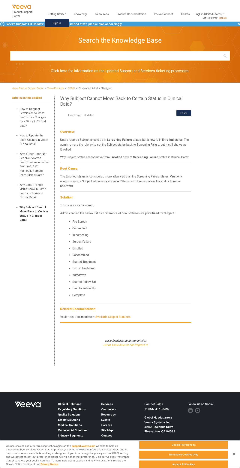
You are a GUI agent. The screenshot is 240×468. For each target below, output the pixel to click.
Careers (106, 425)
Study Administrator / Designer (95, 88)
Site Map (107, 430)
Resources (108, 414)
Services (107, 404)
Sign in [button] (57, 23)
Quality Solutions (69, 414)
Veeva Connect (163, 14)
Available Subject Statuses (112, 317)
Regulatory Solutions (72, 409)
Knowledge (81, 14)
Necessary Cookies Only (183, 454)
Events (105, 420)
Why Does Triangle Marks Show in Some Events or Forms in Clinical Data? (33, 191)
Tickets (185, 14)
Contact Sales (153, 404)
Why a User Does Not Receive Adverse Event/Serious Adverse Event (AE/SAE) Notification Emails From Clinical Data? (34, 164)
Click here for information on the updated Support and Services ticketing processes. (120, 71)
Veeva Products (55, 88)
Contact (106, 435)
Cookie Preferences (184, 444)
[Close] (234, 454)
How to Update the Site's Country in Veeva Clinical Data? (34, 140)
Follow (183, 113)
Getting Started (57, 14)
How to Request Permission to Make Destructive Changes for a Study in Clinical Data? (33, 117)
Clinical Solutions (69, 404)
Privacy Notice (49, 464)
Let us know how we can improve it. (125, 345)
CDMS (71, 88)
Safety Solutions (69, 420)
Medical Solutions (70, 425)
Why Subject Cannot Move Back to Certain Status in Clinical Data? (34, 214)
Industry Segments (70, 435)
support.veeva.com (83, 445)
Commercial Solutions (72, 430)
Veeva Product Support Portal (27, 88)
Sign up (222, 18)
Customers (108, 409)
